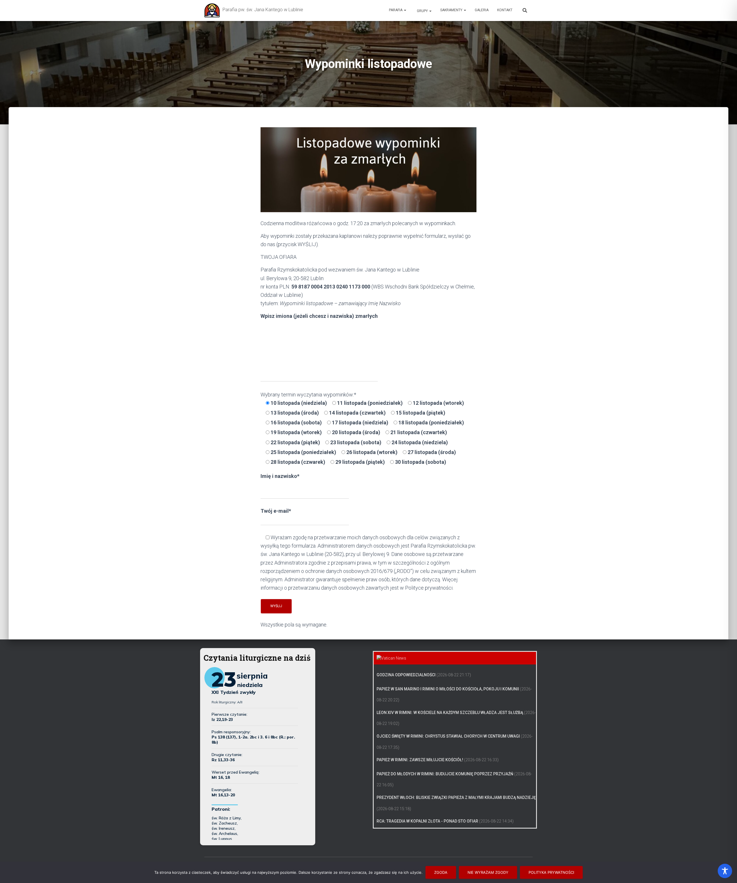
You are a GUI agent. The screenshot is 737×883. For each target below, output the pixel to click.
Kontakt (504, 10)
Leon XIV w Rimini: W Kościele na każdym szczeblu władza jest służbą (450, 712)
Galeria (482, 10)
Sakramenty (451, 10)
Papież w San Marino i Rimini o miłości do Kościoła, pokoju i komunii (448, 689)
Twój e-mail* (276, 511)
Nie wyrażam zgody (488, 872)
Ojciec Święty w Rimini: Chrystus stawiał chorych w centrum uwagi (448, 736)
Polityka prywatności (551, 872)
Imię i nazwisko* (280, 476)
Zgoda (440, 872)
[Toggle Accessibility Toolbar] (725, 871)
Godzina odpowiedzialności (406, 675)
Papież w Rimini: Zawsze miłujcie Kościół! (420, 759)
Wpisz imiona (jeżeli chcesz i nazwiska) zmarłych (319, 316)
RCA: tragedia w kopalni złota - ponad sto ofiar (427, 821)
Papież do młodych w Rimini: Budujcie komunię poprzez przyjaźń (445, 774)
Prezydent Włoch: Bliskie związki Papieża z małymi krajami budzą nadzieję (456, 797)
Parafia (396, 10)
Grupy (422, 11)
